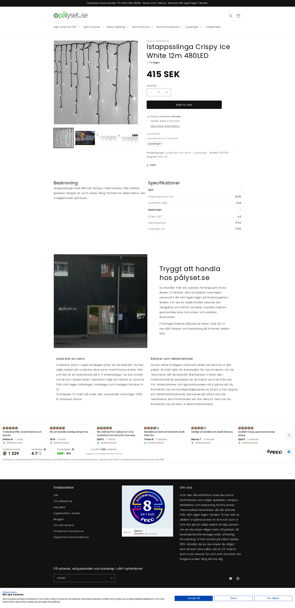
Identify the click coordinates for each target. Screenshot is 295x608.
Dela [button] (153, 165)
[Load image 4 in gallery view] (128, 138)
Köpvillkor (60, 507)
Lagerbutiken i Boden (67, 513)
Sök (56, 495)
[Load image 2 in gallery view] (85, 138)
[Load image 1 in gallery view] (63, 138)
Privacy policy (10, 592)
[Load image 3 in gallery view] (107, 138)
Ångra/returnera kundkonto (71, 537)
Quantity (151, 85)
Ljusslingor (154, 143)
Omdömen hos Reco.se (69, 531)
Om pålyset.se (63, 501)
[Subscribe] (111, 578)
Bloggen (59, 519)
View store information (165, 126)
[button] (231, 16)
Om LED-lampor (64, 525)
